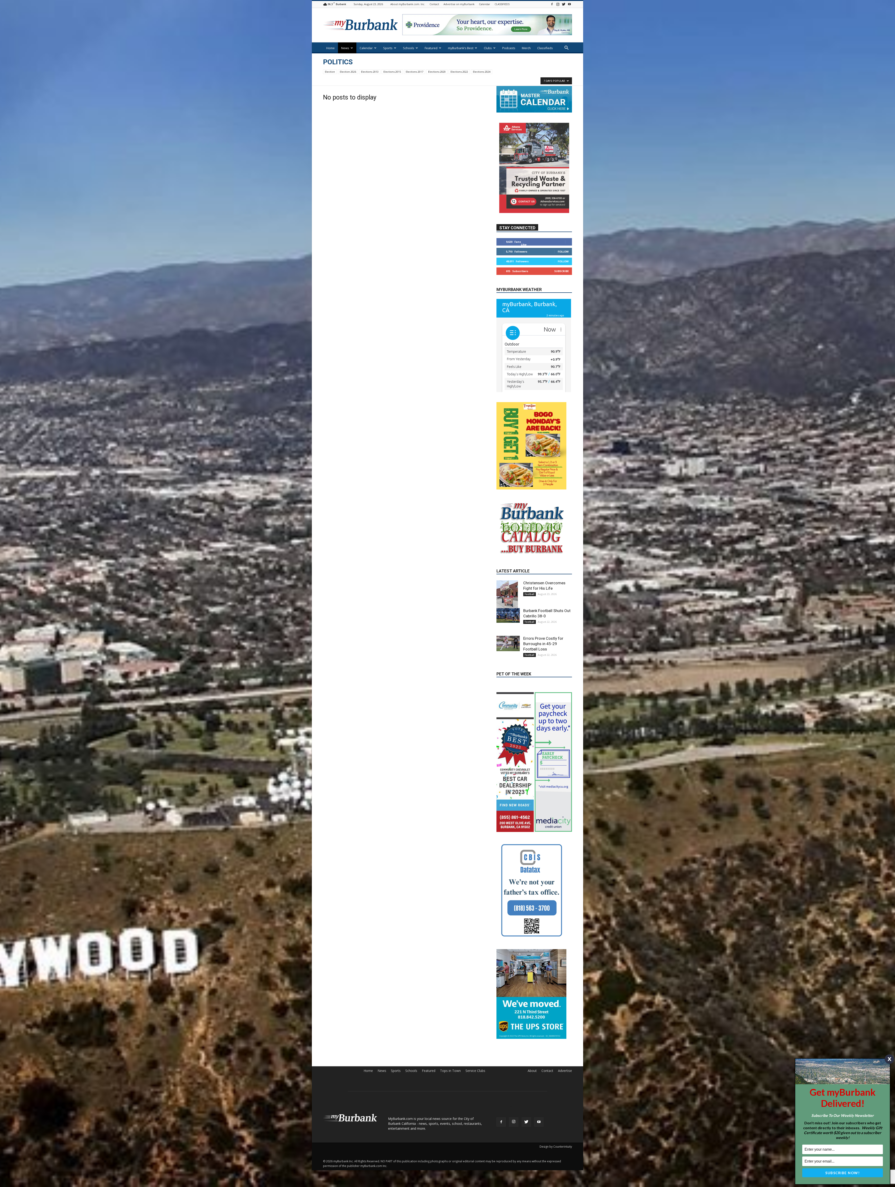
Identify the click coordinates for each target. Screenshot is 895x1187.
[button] (566, 48)
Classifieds (545, 48)
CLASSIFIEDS (502, 4)
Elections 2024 (481, 71)
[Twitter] (563, 4)
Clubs (488, 48)
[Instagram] (557, 4)
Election (330, 71)
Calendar (484, 4)
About (532, 1132)
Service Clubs (475, 1132)
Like (524, 244)
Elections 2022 (459, 71)
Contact (434, 4)
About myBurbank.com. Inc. (407, 4)
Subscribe (561, 271)
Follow (563, 251)
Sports (387, 48)
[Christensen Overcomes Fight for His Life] (508, 636)
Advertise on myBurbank (459, 4)
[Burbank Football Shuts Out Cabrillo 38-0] (508, 656)
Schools (408, 48)
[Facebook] (551, 4)
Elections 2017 (414, 71)
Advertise (565, 1132)
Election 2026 (348, 71)
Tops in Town (450, 1132)
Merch (526, 48)
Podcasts (508, 48)
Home (330, 48)
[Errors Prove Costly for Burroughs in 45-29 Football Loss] (508, 684)
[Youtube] (569, 4)
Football (529, 635)
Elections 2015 (392, 71)
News (345, 48)
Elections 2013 (370, 71)
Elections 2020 (437, 71)
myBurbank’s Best (460, 48)
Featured (431, 48)
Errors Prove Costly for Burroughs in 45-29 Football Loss (543, 685)
